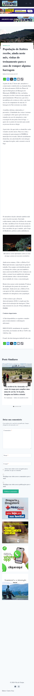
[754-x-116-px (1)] (17, 13)
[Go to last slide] (4, 384)
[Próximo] (29, 384)
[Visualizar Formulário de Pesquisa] (30, 3)
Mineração (6, 45)
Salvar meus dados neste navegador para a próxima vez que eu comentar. (16, 469)
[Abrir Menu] (26, 3)
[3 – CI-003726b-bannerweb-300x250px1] (15, 532)
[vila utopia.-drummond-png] (15, 587)
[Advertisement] (17, 164)
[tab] (13, 406)
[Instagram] (18, 686)
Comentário (8, 430)
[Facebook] (15, 686)
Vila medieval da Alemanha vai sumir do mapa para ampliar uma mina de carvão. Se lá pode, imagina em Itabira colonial (17, 390)
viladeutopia (9, 398)
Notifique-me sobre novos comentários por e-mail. (17, 477)
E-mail (6, 464)
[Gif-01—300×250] (15, 508)
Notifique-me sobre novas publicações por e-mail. (17, 485)
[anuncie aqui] (17, 21)
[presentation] (17, 373)
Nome (6, 455)
